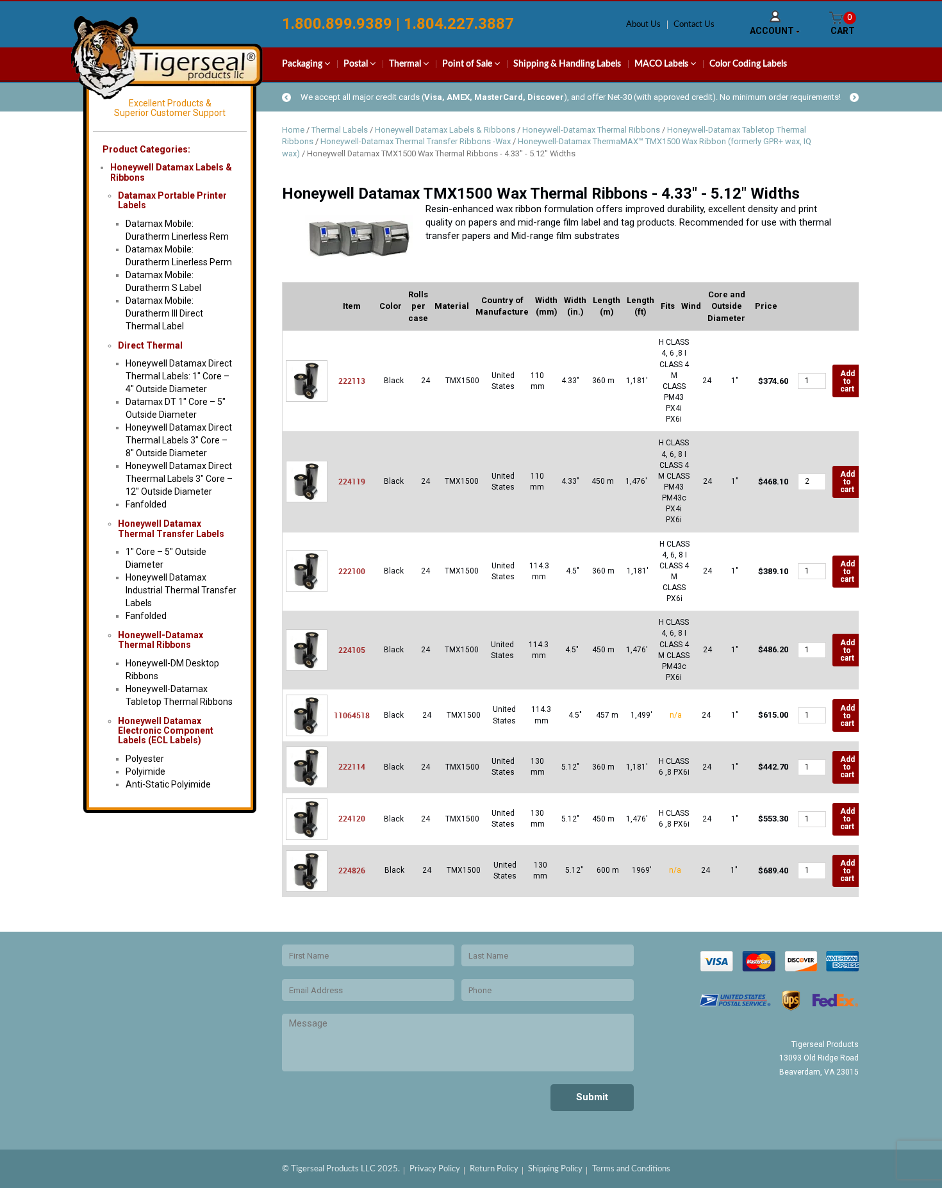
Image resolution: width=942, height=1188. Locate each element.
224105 (351, 650)
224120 (351, 818)
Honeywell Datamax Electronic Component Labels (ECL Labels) (165, 731)
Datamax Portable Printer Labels (172, 200)
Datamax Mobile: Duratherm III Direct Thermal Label (164, 313)
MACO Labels (662, 64)
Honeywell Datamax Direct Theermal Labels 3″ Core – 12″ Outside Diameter (179, 479)
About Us (643, 25)
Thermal (406, 64)
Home (293, 130)
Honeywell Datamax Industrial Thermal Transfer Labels (181, 590)
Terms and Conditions (631, 1169)
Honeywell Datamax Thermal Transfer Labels (171, 528)
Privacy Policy (434, 1169)
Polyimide (145, 771)
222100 (351, 571)
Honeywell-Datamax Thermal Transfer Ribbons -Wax (415, 141)
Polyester (145, 759)
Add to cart (847, 381)
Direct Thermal (150, 345)
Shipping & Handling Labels (567, 64)
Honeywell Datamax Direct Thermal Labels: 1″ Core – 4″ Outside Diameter (179, 376)
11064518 (352, 715)
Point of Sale (468, 64)
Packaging (303, 64)
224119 (351, 481)
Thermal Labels (339, 130)
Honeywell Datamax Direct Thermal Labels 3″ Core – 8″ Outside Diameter (179, 440)
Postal (356, 64)
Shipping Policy (555, 1169)
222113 (351, 380)
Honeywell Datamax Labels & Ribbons (445, 130)
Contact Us (694, 25)
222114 (351, 766)
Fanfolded (146, 504)
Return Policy (494, 1169)
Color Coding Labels (748, 64)
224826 (351, 870)
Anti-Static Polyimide (168, 784)
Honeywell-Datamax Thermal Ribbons (160, 640)
